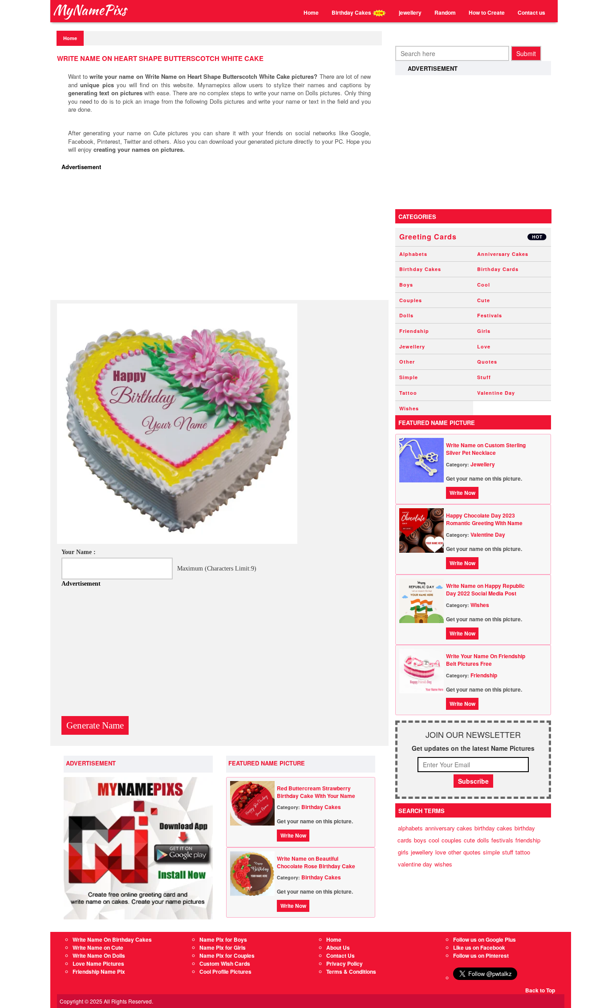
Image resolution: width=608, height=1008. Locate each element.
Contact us (531, 12)
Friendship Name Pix (99, 972)
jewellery (410, 12)
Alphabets (413, 254)
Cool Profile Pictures (225, 972)
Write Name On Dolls (99, 955)
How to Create (487, 12)
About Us (338, 947)
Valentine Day (496, 392)
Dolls (406, 315)
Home (311, 12)
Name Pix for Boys (223, 939)
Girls (483, 331)
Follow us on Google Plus (484, 939)
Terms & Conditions (351, 972)
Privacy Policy (344, 963)
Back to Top (540, 990)
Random (445, 12)
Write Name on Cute (98, 947)
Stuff (484, 377)
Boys (406, 284)
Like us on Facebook (479, 947)
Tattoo (408, 392)
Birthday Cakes (352, 12)
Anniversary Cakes (502, 254)
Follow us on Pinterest (481, 955)
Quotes (487, 361)
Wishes (409, 408)
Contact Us (340, 955)
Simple (408, 377)
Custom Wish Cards (224, 963)
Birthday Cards (498, 269)
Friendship (414, 331)
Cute (483, 300)
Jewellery (412, 346)
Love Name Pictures (98, 963)
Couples (410, 300)
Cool (483, 284)
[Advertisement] (221, 237)
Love (483, 346)
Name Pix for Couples (227, 955)
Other (407, 361)
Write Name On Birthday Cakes (112, 939)
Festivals (489, 315)
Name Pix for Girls (222, 947)
